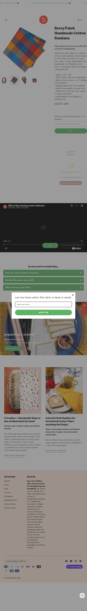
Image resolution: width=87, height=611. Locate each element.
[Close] (72, 295)
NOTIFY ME (43, 312)
